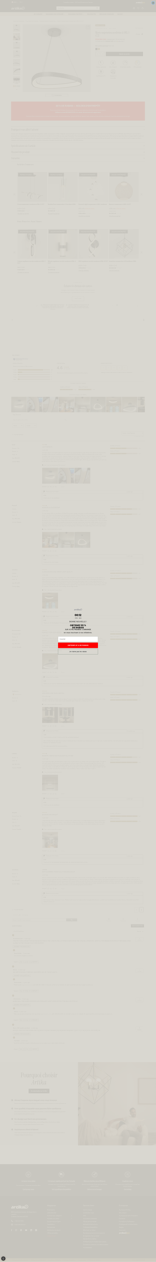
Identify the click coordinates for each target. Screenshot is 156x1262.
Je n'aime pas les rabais (78, 651)
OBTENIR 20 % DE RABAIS (78, 645)
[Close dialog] (153, 2)
